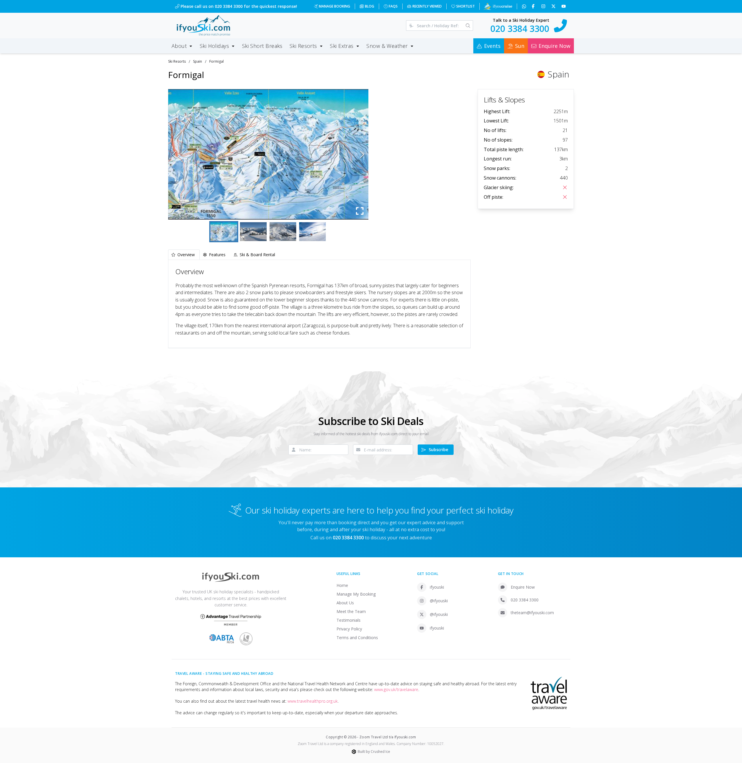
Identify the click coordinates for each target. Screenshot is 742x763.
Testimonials (349, 620)
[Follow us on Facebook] (534, 6)
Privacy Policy (349, 629)
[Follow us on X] (554, 6)
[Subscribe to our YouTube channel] (564, 6)
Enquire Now (523, 587)
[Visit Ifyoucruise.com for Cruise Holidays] (497, 6)
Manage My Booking (356, 594)
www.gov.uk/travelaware (396, 689)
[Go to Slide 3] (282, 231)
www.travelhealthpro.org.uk (313, 701)
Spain (197, 61)
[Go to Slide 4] (312, 231)
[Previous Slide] (174, 154)
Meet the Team (351, 611)
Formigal (216, 61)
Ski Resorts (177, 61)
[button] (268, 154)
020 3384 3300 (525, 600)
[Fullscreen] (360, 211)
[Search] (468, 25)
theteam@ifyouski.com (532, 612)
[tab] (184, 254)
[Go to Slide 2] (253, 231)
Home (342, 585)
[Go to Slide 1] (223, 231)
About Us (345, 602)
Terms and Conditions (357, 637)
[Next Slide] (362, 154)
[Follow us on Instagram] (544, 6)
